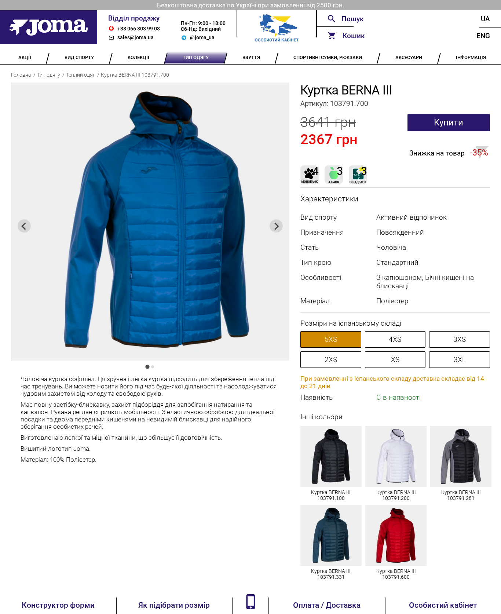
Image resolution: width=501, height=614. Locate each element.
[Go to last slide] (24, 226)
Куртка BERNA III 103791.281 (461, 495)
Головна (21, 75)
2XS (331, 359)
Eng (483, 36)
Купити (448, 122)
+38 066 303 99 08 (138, 29)
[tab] (148, 367)
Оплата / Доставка (327, 605)
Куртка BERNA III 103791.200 (396, 495)
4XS (395, 339)
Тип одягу (48, 75)
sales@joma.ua (135, 37)
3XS (459, 339)
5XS (331, 339)
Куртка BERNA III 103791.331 (331, 574)
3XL (460, 359)
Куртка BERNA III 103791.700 (135, 75)
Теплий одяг (80, 75)
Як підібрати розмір (174, 605)
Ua (485, 19)
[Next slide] (276, 226)
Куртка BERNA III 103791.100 (331, 495)
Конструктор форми (58, 605)
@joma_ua (202, 37)
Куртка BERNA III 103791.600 (396, 574)
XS (395, 359)
